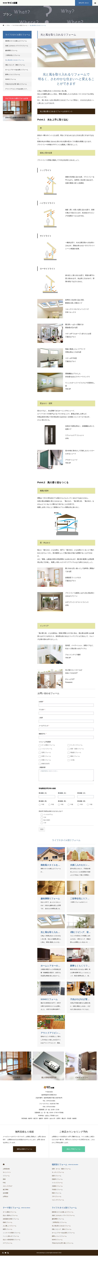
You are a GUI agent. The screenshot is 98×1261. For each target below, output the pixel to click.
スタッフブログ (7, 1186)
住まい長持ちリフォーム (10, 1215)
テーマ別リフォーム (16, 1208)
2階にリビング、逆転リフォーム (15, 65)
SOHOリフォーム (10, 79)
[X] (3, 1253)
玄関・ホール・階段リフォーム (61, 1169)
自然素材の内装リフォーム (11, 1219)
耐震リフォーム (7, 1229)
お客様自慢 (6, 1169)
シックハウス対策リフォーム (11, 1232)
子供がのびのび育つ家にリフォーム (16, 84)
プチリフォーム (56, 1196)
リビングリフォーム (58, 1200)
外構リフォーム (46, 760)
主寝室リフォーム (57, 1186)
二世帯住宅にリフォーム (12, 55)
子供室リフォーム (57, 1189)
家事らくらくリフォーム (12, 74)
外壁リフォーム (46, 756)
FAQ (4, 1182)
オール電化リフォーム (48, 745)
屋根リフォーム (75, 756)
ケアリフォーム (7, 1243)
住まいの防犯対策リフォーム (11, 1239)
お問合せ (5, 1196)
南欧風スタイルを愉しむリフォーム (16, 41)
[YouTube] (5, 1253)
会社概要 (5, 1193)
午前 (42, 804)
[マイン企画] (10, 3)
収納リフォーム (7, 1222)
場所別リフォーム (65, 1164)
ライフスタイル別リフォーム (64, 1208)
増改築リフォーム (75, 752)
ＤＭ (44, 817)
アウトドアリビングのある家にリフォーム (18, 89)
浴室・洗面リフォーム (77, 748)
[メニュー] (95, 3)
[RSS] (8, 1253)
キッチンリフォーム (76, 745)
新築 (4, 1179)
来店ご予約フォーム (73, 1149)
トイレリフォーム (46, 748)
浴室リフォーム (56, 1175)
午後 (52, 804)
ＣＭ (44, 822)
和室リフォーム (56, 1193)
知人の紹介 (46, 820)
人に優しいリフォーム (9, 1226)
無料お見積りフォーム (24, 1149)
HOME (3, 1164)
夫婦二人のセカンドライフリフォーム (16, 45)
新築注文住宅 (45, 763)
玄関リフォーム (46, 752)
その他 (72, 760)
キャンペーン (7, 1172)
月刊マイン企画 (8, 112)
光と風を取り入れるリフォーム (14, 60)
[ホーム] (3, 25)
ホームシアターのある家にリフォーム (16, 69)
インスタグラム (48, 814)
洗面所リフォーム (57, 1179)
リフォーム (6, 1175)
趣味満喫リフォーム (11, 50)
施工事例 (5, 1189)
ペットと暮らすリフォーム (11, 1236)
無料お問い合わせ (84, 3)
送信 (41, 829)
